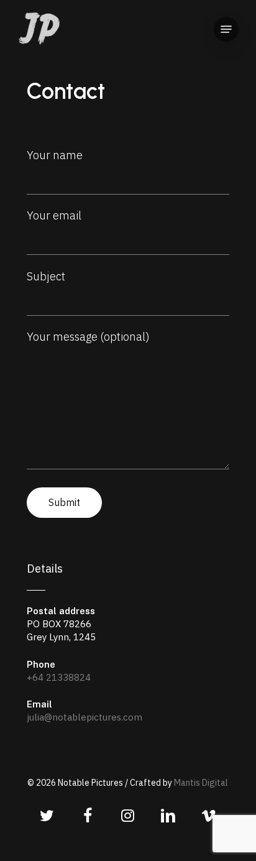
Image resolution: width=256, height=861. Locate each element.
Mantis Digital (201, 782)
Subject (46, 276)
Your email (54, 215)
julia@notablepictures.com (84, 717)
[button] (226, 29)
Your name (55, 155)
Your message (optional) (88, 336)
